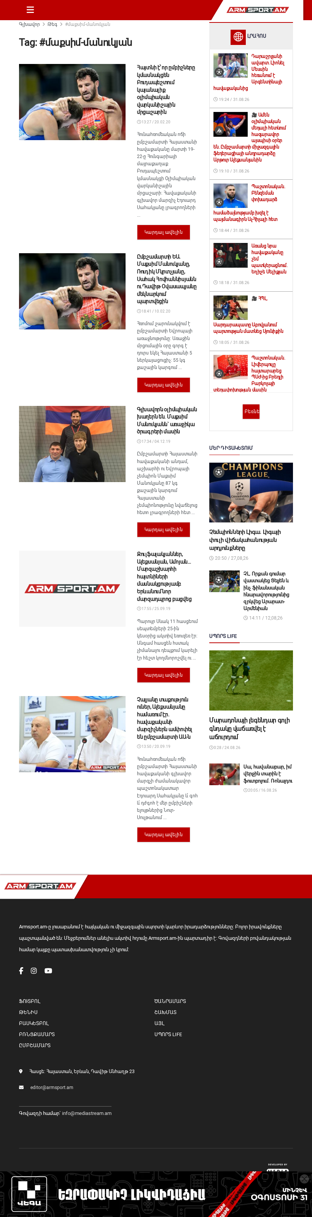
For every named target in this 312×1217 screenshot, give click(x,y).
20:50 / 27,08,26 (231, 558)
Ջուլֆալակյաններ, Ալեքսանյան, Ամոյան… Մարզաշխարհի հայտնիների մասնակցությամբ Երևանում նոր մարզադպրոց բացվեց (164, 576)
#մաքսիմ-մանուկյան (87, 24)
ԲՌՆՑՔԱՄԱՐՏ (37, 1034)
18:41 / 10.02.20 (155, 311)
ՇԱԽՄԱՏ (165, 1012)
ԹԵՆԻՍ (28, 1012)
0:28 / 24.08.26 (226, 748)
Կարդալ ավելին (164, 232)
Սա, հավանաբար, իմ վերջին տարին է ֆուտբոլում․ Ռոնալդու (268, 773)
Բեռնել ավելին (252, 411)
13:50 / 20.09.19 (155, 746)
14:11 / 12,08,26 (265, 618)
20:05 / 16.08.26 (262, 790)
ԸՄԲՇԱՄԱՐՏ (35, 1045)
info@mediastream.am (86, 1113)
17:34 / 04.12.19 (155, 441)
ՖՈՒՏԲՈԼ (29, 1001)
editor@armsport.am (51, 1087)
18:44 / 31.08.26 (233, 230)
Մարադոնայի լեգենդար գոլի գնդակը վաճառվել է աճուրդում (249, 729)
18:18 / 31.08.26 (233, 282)
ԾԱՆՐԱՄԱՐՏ (170, 1001)
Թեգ (52, 24)
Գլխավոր (29, 24)
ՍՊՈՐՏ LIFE (168, 1034)
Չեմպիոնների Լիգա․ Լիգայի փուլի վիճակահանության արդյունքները (245, 540)
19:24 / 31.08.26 (233, 99)
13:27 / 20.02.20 (155, 122)
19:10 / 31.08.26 (233, 171)
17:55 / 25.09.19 (155, 609)
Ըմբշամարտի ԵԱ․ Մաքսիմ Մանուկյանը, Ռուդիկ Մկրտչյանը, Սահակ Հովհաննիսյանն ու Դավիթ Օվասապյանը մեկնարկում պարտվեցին (167, 279)
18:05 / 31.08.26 (233, 342)
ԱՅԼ (159, 1023)
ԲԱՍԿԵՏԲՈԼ (33, 1023)
